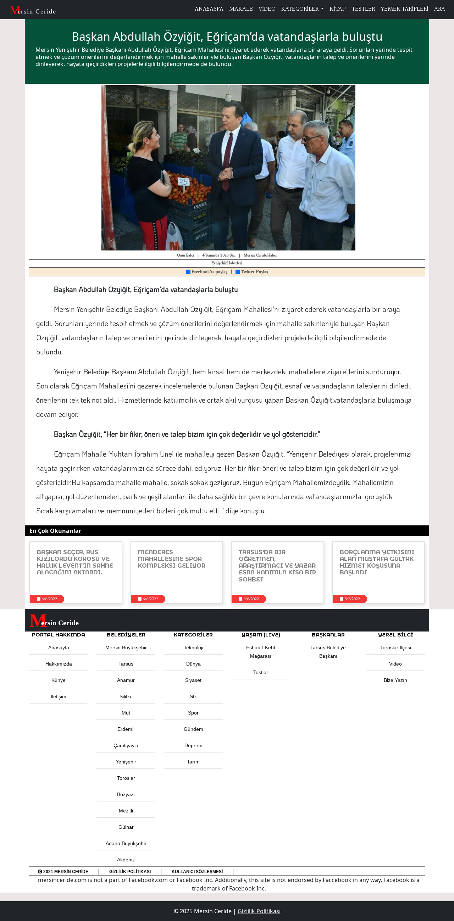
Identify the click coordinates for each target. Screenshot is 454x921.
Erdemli (125, 729)
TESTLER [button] (363, 9)
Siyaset (193, 680)
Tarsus (125, 664)
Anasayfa (58, 647)
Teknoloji (193, 647)
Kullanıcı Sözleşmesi (197, 871)
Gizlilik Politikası (130, 871)
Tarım (193, 762)
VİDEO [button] (267, 9)
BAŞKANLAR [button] (328, 635)
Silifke (126, 696)
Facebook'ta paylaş (208, 272)
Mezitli (126, 811)
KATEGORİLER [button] (193, 635)
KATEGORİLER (300, 9)
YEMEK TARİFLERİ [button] (404, 9)
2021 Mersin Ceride (65, 871)
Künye (58, 680)
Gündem (193, 729)
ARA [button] (439, 9)
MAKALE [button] (241, 9)
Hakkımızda (58, 664)
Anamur (126, 680)
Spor (193, 713)
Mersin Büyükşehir (126, 647)
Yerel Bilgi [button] (395, 635)
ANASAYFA (209, 9)
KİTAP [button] (338, 9)
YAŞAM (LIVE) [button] (261, 635)
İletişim (58, 696)
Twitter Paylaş (254, 272)
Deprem (193, 745)
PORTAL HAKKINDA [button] (58, 635)
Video (395, 664)
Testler (260, 672)
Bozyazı (126, 794)
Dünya (193, 664)
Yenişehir (126, 762)
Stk (193, 696)
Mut (126, 713)
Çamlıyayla (126, 745)
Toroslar (126, 778)
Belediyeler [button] (126, 635)
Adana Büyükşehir (126, 843)
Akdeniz (126, 859)
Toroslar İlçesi (395, 647)
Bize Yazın (395, 680)
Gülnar (126, 827)
